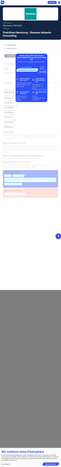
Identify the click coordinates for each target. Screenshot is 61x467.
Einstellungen (5, 464)
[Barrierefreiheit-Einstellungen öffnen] (58, 236)
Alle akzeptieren (50, 464)
